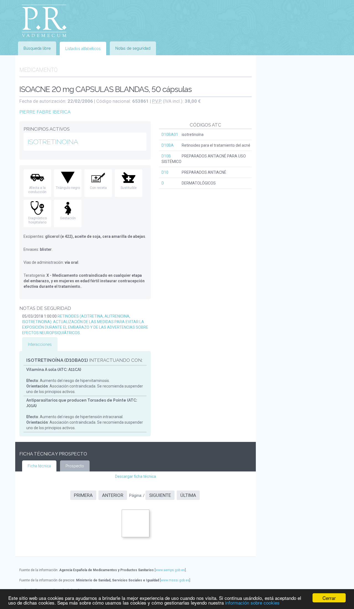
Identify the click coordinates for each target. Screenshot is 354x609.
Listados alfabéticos (83, 48)
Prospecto (75, 466)
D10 (165, 172)
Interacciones (40, 344)
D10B (166, 156)
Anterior (112, 495)
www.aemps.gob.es (170, 570)
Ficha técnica (39, 466)
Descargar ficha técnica (135, 476)
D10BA (168, 145)
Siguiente (160, 495)
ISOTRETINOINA (53, 142)
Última (188, 495)
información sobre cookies (252, 602)
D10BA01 (170, 134)
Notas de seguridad (132, 48)
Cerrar (329, 597)
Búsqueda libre (37, 48)
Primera (83, 495)
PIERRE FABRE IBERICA (45, 112)
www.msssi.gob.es (175, 580)
